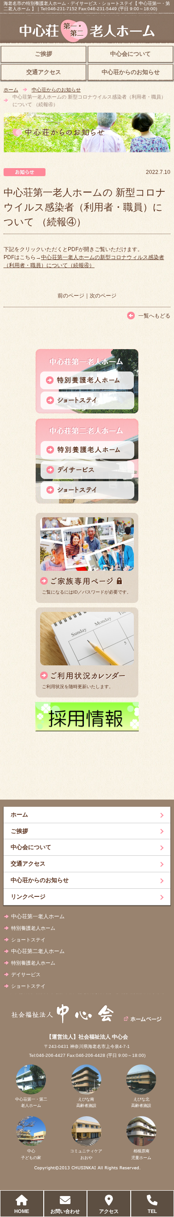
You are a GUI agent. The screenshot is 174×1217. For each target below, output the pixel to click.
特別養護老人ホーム (33, 928)
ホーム (11, 89)
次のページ (103, 296)
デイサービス (26, 974)
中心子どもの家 (31, 1154)
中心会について (130, 54)
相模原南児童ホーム (141, 1154)
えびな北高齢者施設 (141, 1102)
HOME (21, 1211)
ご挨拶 (43, 54)
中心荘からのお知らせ (131, 72)
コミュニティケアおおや (86, 1154)
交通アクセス (43, 72)
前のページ (71, 296)
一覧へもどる (154, 316)
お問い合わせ (65, 1211)
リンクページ (28, 896)
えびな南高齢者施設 (86, 1102)
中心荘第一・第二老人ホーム (31, 1102)
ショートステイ (28, 939)
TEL (152, 1211)
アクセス (109, 1211)
